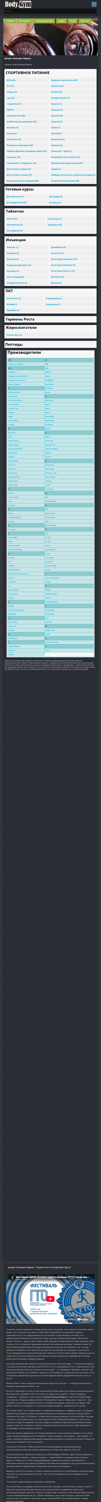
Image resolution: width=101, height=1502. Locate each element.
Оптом (73, 21)
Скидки (61, 21)
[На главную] (18, 4)
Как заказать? (25, 21)
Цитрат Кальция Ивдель (22, 64)
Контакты (85, 21)
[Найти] (94, 11)
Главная (10, 21)
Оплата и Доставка (44, 21)
